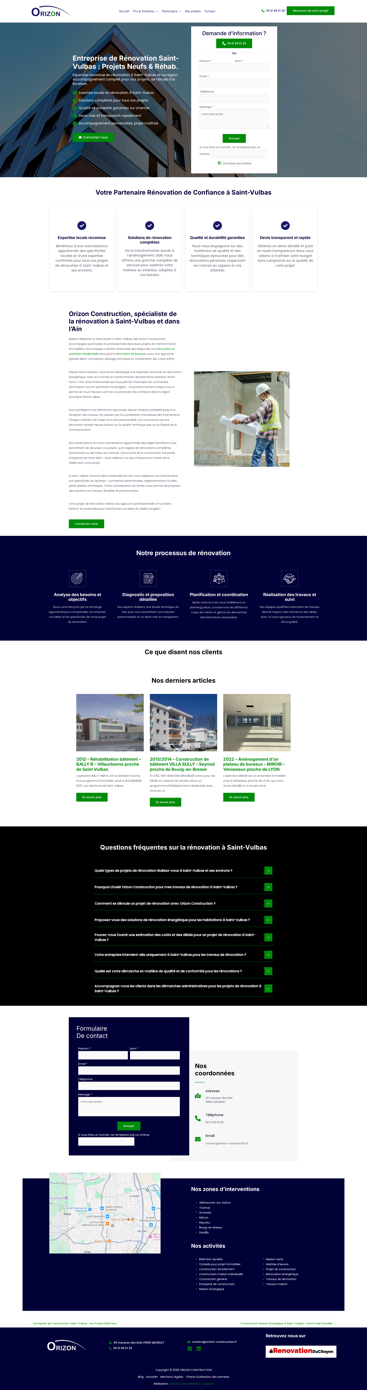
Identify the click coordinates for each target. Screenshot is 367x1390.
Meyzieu (204, 1222)
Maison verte (274, 1259)
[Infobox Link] (214, 1098)
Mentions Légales (171, 1377)
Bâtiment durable (210, 1259)
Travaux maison (276, 1284)
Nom (239, 61)
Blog (141, 1377)
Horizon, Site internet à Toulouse (191, 1384)
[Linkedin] (198, 1348)
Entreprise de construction (217, 1284)
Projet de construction (281, 1269)
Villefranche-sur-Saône (215, 1203)
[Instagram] (189, 1348)
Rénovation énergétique (282, 1274)
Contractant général (213, 1279)
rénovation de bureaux (131, 354)
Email (204, 76)
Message (207, 107)
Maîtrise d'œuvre (277, 1264)
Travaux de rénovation (281, 1279)
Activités (152, 1377)
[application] (156, 11)
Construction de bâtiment (216, 1269)
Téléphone (207, 91)
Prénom (206, 61)
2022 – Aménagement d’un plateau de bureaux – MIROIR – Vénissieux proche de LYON (254, 764)
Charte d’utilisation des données (207, 1377)
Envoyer (234, 138)
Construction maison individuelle (221, 1274)
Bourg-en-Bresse (210, 1227)
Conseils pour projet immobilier (220, 1264)
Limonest (205, 1213)
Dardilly (204, 1232)
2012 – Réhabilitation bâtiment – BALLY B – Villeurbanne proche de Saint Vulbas (108, 764)
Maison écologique (211, 1289)
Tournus (204, 1208)
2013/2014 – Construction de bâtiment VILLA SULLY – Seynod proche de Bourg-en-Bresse (182, 764)
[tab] (183, 870)
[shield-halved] (219, 163)
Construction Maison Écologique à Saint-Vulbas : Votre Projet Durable (288, 1323)
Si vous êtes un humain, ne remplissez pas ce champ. (114, 1135)
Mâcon (203, 1217)
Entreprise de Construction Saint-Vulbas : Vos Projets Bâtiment (74, 1323)
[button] (145, 11)
